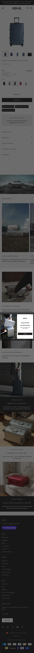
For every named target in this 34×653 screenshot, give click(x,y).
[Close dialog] (32, 315)
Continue (25, 333)
